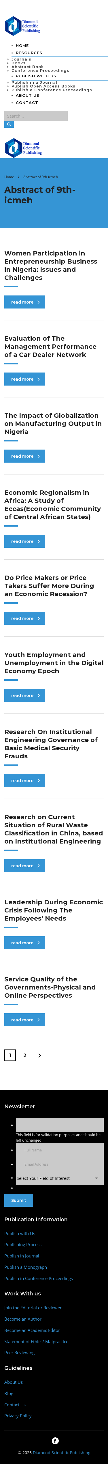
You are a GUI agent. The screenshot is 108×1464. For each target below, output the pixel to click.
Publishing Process (22, 1244)
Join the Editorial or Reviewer (33, 1307)
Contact (27, 102)
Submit (18, 1200)
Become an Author (22, 1319)
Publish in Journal (21, 1256)
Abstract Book (28, 66)
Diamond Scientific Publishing (61, 1452)
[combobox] (60, 1178)
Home (22, 45)
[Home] (23, 147)
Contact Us (15, 1405)
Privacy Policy (18, 1416)
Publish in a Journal (34, 82)
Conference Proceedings (40, 70)
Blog (8, 1393)
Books (19, 63)
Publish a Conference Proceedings (52, 89)
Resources (29, 52)
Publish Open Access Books (43, 86)
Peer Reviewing (19, 1352)
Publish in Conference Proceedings (38, 1278)
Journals (21, 59)
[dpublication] (22, 25)
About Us (27, 95)
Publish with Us (19, 1233)
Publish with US (36, 76)
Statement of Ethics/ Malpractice (36, 1341)
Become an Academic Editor (32, 1330)
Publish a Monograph (25, 1267)
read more (22, 302)
